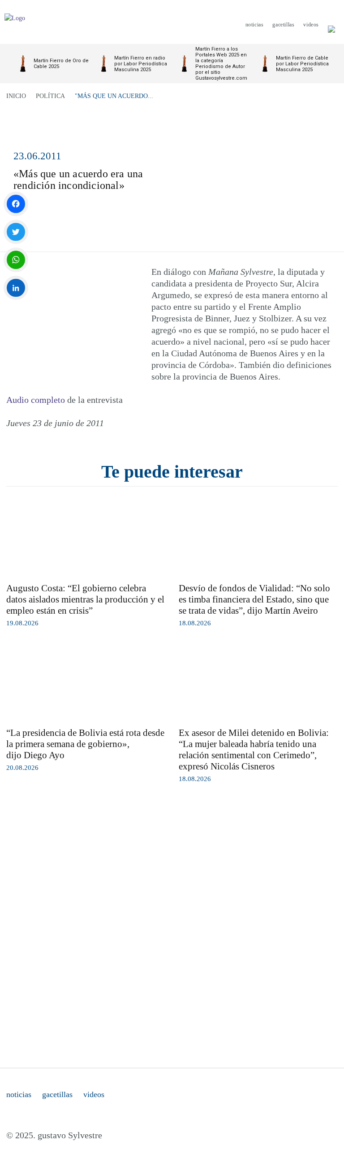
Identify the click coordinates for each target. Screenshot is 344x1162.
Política (50, 96)
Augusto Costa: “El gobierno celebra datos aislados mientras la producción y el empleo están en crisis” (85, 599)
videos (93, 1094)
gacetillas (57, 1094)
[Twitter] (16, 232)
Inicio (16, 96)
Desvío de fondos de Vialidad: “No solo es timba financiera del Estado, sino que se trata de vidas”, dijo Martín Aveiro (254, 599)
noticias (18, 1094)
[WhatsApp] (16, 260)
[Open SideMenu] (331, 24)
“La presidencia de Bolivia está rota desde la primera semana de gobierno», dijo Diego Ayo (85, 743)
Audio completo (35, 400)
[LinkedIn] (16, 288)
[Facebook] (16, 204)
